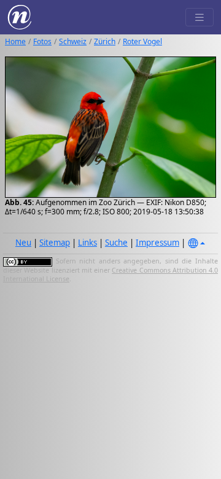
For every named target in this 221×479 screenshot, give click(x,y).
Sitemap (54, 242)
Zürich (104, 41)
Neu (23, 242)
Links (87, 242)
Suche (116, 242)
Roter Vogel (142, 41)
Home (15, 41)
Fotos (42, 41)
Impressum (157, 242)
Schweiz (73, 41)
